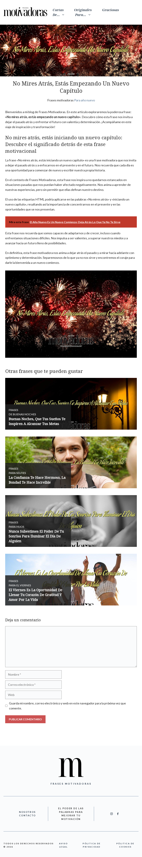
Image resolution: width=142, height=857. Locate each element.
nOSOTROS (27, 812)
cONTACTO (27, 815)
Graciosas (110, 10)
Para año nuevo (84, 100)
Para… (80, 15)
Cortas (58, 10)
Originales (83, 10)
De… (56, 15)
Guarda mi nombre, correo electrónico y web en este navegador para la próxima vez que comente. (67, 705)
